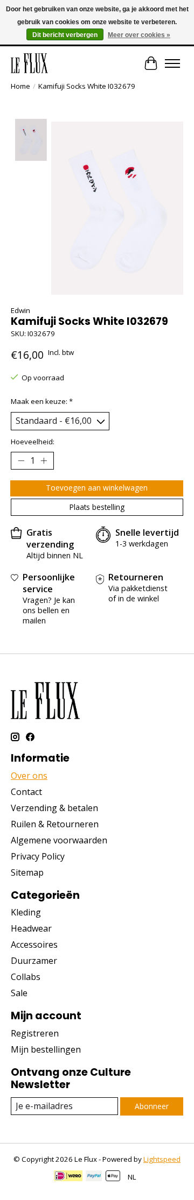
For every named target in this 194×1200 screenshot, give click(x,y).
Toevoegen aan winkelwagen (97, 487)
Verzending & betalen (54, 808)
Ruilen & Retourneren (55, 824)
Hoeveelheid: (32, 441)
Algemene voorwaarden (59, 840)
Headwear (31, 928)
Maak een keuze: (42, 401)
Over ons (29, 776)
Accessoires (34, 944)
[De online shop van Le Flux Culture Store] (29, 63)
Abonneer (152, 1106)
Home (20, 86)
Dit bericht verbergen (65, 35)
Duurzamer (34, 961)
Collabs (25, 977)
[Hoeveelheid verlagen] (21, 460)
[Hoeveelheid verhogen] (44, 460)
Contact (26, 792)
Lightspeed (162, 1159)
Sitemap (27, 872)
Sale (19, 993)
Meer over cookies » (139, 35)
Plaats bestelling (97, 507)
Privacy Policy (38, 856)
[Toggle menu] (172, 63)
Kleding (26, 912)
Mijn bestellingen (46, 1049)
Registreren (35, 1033)
